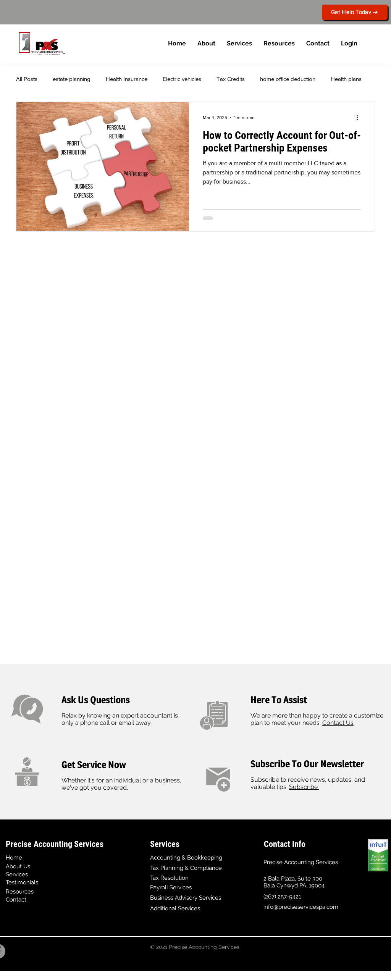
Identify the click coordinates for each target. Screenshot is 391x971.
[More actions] (359, 117)
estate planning (71, 79)
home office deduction (287, 79)
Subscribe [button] (304, 786)
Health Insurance (126, 79)
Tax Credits (231, 79)
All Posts (26, 79)
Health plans (346, 79)
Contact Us (338, 722)
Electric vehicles (182, 79)
